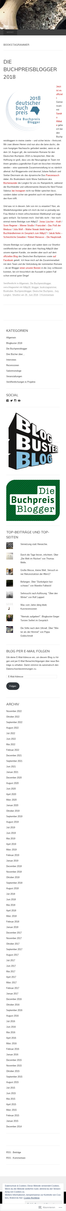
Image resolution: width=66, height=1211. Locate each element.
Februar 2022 (12, 750)
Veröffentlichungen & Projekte (20, 382)
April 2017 (11, 977)
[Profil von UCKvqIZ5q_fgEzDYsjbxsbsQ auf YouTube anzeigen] (19, 400)
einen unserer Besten (30, 268)
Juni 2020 (11, 788)
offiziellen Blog (10, 256)
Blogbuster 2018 (14, 343)
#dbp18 (26, 287)
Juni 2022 (11, 739)
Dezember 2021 (14, 755)
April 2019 (11, 844)
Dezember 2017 (14, 932)
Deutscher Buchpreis (43, 291)
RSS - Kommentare (15, 1158)
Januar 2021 (12, 772)
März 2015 (11, 1110)
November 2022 (14, 711)
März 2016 (11, 1043)
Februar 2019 (12, 855)
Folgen (12, 686)
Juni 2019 (11, 833)
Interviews (11, 359)
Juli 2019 (10, 827)
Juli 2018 (10, 894)
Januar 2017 (12, 993)
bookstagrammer (48, 287)
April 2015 (11, 1104)
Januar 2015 (12, 1121)
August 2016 (12, 1015)
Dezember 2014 (14, 1126)
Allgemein (24, 283)
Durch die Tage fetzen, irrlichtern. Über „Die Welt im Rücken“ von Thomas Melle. (39, 558)
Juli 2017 (10, 960)
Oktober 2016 (12, 1004)
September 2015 (14, 1076)
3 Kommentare (46, 295)
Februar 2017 (12, 988)
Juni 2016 (11, 1027)
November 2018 (14, 871)
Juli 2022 (10, 733)
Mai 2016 (10, 1032)
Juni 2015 (11, 1093)
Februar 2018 (12, 921)
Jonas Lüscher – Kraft (50, 221)
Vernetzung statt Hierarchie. (34, 544)
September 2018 (14, 883)
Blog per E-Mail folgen (28, 651)
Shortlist (16, 295)
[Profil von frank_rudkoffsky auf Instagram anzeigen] (15, 400)
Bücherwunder (10, 183)
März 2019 (11, 849)
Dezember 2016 (14, 999)
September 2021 (14, 761)
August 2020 (12, 783)
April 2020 (11, 794)
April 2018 (11, 910)
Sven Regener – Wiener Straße (18, 225)
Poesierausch (52, 175)
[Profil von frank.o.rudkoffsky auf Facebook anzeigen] (7, 400)
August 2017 (12, 955)
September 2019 (14, 816)
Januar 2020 (12, 805)
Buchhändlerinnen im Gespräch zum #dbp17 (25, 233)
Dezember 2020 (14, 777)
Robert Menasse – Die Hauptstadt (44, 237)
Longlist (7, 295)
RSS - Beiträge (13, 1152)
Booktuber (8, 291)
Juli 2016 (10, 1021)
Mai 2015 (10, 1099)
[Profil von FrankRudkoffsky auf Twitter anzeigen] (11, 400)
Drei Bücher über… (15, 354)
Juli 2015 (10, 1087)
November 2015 (14, 1065)
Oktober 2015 (12, 1071)
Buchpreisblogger (23, 291)
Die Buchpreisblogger (40, 283)
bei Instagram (18, 190)
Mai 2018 (10, 905)
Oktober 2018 (12, 877)
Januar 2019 (12, 860)
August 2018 (12, 888)
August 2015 (12, 1082)
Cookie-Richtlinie (32, 1198)
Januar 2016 (12, 1054)
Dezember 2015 (14, 1060)
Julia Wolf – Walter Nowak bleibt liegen (32, 229)
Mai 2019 (10, 838)
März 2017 (11, 982)
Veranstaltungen (14, 376)
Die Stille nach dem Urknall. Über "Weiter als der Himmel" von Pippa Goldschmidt (39, 632)
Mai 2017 (10, 971)
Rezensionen (12, 365)
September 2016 (14, 1010)
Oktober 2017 (12, 943)
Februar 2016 (12, 1049)
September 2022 (14, 722)
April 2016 (11, 1038)
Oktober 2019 (12, 811)
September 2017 (14, 949)
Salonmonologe (13, 371)
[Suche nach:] (59, 32)
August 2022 (12, 727)
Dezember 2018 (14, 866)
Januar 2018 (12, 927)
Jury (56, 291)
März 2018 (11, 916)
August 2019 (12, 822)
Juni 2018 (11, 899)
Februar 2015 (12, 1115)
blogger (35, 287)
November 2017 (14, 938)
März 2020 (11, 799)
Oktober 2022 (12, 716)
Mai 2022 (10, 744)
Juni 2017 (11, 966)
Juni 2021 (11, 766)
